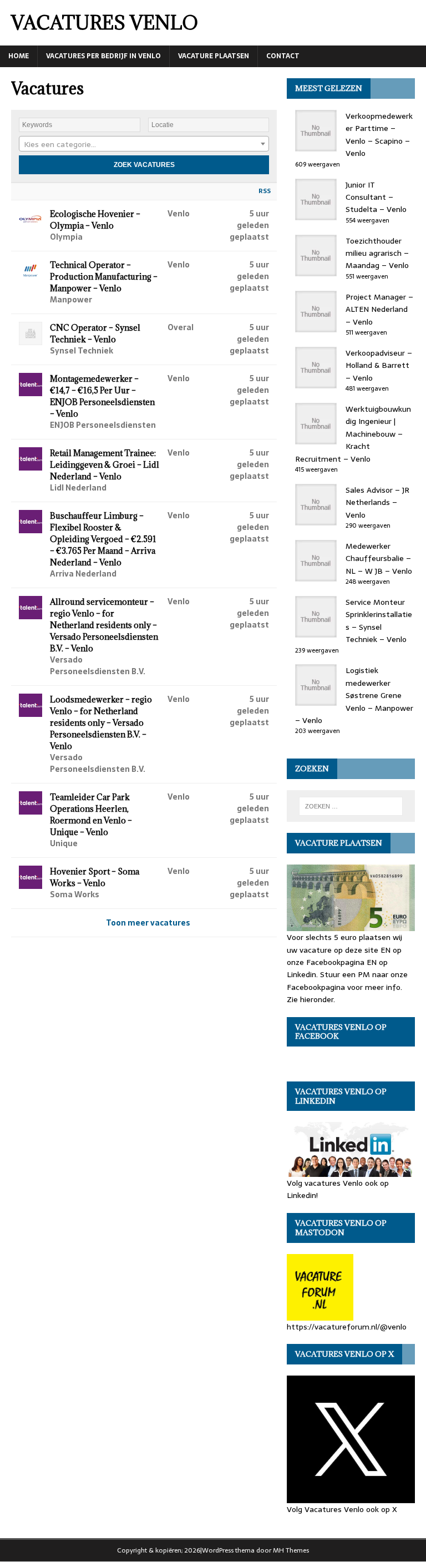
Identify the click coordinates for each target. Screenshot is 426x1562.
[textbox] (143, 144)
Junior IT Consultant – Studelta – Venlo (376, 197)
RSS (264, 191)
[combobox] (144, 143)
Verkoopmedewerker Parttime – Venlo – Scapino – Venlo (379, 134)
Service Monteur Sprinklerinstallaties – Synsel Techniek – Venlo (379, 620)
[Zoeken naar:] (350, 806)
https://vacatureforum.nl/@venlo (347, 1326)
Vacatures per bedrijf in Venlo (103, 56)
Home (18, 56)
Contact (283, 56)
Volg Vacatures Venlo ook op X (342, 1509)
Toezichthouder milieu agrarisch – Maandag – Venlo (377, 253)
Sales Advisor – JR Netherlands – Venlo (377, 502)
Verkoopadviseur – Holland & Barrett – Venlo (379, 365)
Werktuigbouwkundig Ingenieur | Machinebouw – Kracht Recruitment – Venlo (353, 434)
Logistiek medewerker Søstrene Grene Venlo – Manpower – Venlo (354, 695)
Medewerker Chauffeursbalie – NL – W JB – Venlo (379, 558)
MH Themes (291, 1550)
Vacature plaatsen (213, 56)
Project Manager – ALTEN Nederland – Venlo (379, 309)
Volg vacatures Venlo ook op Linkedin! (338, 1189)
